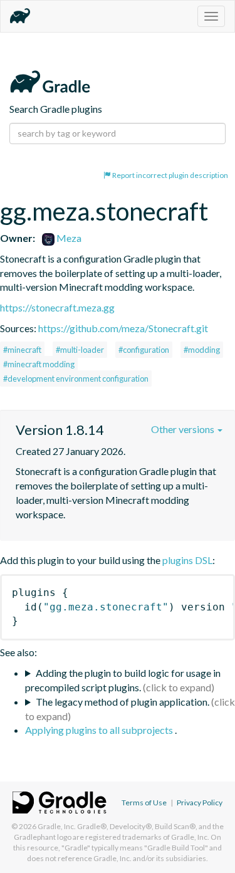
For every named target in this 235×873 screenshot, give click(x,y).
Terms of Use (144, 802)
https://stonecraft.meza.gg (57, 307)
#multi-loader (80, 350)
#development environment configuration (76, 379)
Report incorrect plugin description (169, 175)
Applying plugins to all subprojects (100, 730)
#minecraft (22, 350)
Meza (68, 238)
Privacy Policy (199, 802)
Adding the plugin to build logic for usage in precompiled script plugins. (123, 680)
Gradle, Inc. (57, 826)
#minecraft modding (39, 364)
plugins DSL (187, 560)
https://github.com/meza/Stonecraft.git (123, 328)
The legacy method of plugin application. (122, 702)
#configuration (143, 350)
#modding (202, 350)
